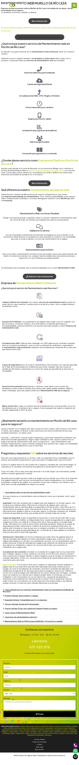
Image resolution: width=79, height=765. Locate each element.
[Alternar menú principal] (74, 5)
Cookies (39, 744)
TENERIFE (57, 731)
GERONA (42, 730)
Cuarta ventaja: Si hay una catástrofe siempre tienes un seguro (31, 609)
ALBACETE (27, 730)
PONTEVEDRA (66, 726)
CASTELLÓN (58, 728)
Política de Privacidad (39, 742)
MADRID (22, 726)
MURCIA (58, 726)
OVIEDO (65, 730)
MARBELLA (4, 731)
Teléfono (6, 681)
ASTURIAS (14, 730)
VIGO (39, 731)
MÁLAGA (52, 726)
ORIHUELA (47, 735)
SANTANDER (6, 730)
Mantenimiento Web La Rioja (40, 28)
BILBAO (12, 733)
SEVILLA (38, 726)
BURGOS (72, 728)
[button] (39, 37)
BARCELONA (30, 726)
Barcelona (39, 170)
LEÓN (28, 728)
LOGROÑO (58, 730)
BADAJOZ (34, 730)
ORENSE (11, 728)
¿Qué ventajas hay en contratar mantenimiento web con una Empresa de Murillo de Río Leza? (38, 590)
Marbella (54, 170)
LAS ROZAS (69, 733)
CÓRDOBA (5, 733)
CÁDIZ (28, 731)
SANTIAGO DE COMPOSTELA (48, 733)
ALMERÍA (34, 731)
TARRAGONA (34, 728)
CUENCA (74, 726)
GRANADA (73, 731)
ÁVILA (5, 728)
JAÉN (23, 728)
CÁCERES (61, 733)
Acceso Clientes (39, 739)
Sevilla (61, 170)
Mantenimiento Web (19, 28)
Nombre (6, 663)
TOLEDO (22, 731)
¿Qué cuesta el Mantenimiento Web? (20, 613)
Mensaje (6, 698)
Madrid (31, 170)
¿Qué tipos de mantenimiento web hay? (21, 617)
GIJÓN (20, 730)
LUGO (42, 728)
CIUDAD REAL (13, 731)
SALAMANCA (49, 728)
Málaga (47, 170)
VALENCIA (44, 726)
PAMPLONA (49, 730)
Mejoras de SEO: (9, 565)
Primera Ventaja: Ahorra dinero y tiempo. (21, 596)
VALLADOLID (65, 731)
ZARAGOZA (20, 733)
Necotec (6, 28)
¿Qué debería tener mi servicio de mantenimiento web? (27, 492)
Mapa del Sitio (39, 749)
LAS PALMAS (73, 730)
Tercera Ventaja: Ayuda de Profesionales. (22, 604)
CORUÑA (45, 731)
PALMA (50, 731)
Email (5, 672)
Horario (6, 690)
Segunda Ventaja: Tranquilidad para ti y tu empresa (26, 600)
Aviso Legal (39, 747)
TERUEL (27, 733)
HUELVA (65, 728)
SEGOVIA (18, 728)
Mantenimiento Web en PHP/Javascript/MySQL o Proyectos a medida (33, 621)
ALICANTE (33, 733)
